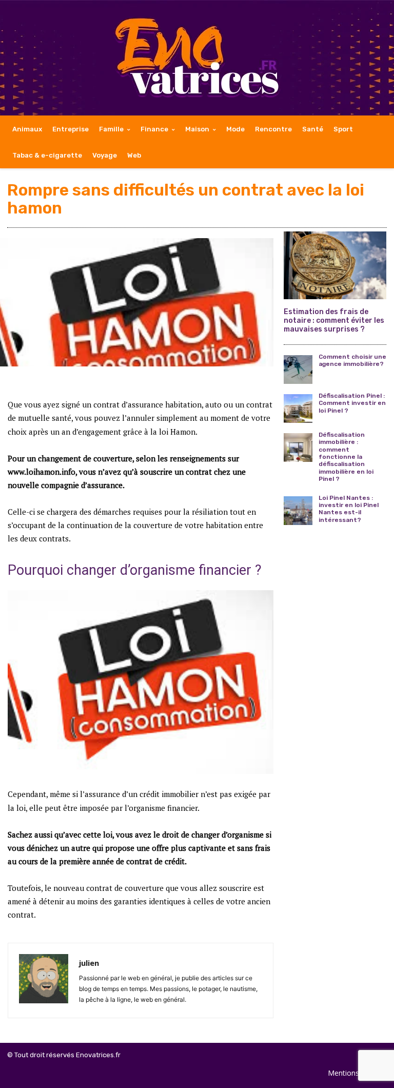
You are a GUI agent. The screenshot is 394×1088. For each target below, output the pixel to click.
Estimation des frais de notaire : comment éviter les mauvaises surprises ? (334, 320)
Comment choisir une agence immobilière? (352, 360)
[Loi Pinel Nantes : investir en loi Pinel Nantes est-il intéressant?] (298, 510)
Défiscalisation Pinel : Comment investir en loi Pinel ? (352, 403)
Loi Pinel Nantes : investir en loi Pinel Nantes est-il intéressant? (349, 508)
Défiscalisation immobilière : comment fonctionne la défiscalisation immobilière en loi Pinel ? (346, 456)
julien (89, 963)
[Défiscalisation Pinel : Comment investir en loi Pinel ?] (298, 408)
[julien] (43, 980)
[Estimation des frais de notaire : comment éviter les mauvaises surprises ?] (335, 265)
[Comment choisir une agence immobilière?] (298, 369)
